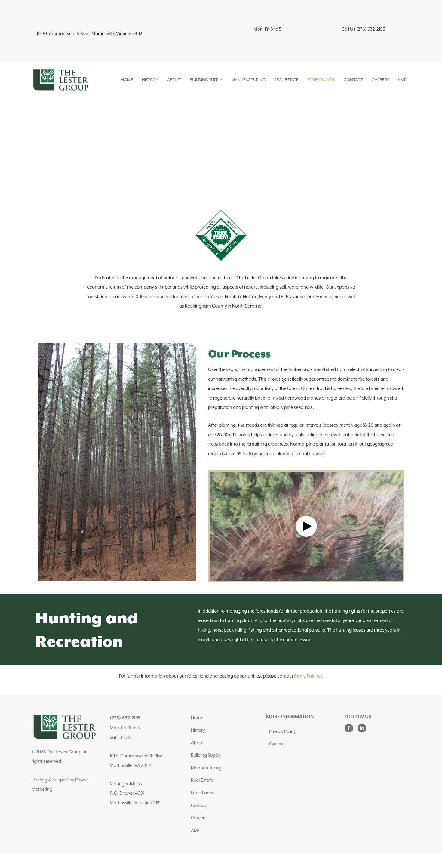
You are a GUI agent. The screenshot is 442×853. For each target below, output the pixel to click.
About (174, 79)
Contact (353, 79)
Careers (380, 79)
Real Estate (286, 79)
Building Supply (206, 79)
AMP (402, 79)
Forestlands (321, 79)
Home (127, 79)
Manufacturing (248, 79)
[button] (306, 526)
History (150, 79)
